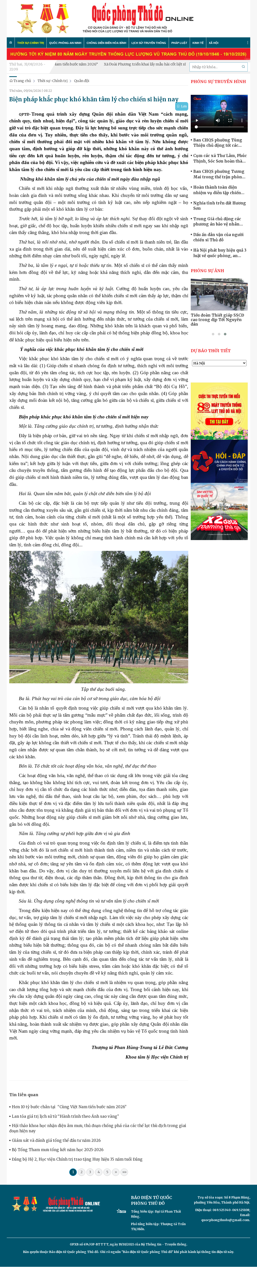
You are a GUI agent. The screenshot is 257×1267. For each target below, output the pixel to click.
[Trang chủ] (11, 42)
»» (124, 1172)
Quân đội (81, 81)
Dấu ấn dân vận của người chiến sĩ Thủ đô (218, 237)
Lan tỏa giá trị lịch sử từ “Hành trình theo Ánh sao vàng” (65, 1116)
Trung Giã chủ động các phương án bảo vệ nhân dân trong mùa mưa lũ (217, 221)
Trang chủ (22, 81)
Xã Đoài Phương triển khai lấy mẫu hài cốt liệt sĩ (118, 64)
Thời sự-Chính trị (53, 81)
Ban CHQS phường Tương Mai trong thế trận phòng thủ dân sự (219, 174)
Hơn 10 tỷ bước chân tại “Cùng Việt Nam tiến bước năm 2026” (69, 1106)
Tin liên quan (23, 1094)
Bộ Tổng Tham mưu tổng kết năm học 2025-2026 (57, 1149)
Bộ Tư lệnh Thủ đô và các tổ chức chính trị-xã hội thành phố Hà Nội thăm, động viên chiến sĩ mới (218, 320)
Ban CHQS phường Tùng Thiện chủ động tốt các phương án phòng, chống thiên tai (218, 143)
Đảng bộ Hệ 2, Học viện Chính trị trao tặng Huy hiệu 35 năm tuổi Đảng (77, 1159)
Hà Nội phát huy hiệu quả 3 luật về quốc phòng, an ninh (219, 253)
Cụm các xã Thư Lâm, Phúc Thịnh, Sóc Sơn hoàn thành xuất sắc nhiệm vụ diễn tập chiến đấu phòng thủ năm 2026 (220, 158)
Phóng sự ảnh (207, 270)
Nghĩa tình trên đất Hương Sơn (219, 206)
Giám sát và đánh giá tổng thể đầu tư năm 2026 (56, 1140)
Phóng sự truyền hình (218, 81)
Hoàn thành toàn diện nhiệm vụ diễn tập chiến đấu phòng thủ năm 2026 (217, 190)
